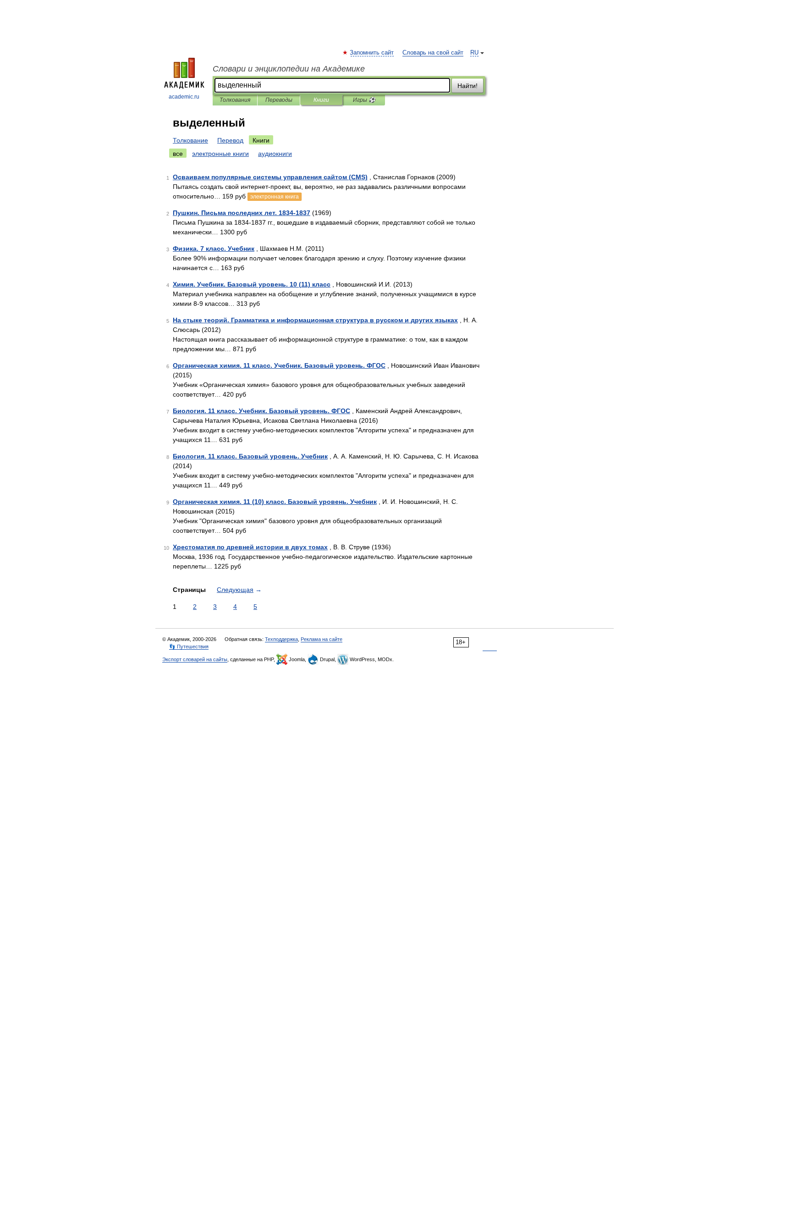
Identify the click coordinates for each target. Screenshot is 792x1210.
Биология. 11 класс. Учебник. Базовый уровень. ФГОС (261, 410)
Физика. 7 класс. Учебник (213, 248)
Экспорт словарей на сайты (194, 659)
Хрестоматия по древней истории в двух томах (250, 547)
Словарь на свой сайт (432, 53)
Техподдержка (281, 639)
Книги (321, 100)
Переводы (278, 100)
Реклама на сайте (321, 639)
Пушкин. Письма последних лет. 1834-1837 (241, 212)
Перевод (230, 140)
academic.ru (184, 97)
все (178, 153)
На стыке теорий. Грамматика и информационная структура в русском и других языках (315, 320)
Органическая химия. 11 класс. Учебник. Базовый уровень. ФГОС (279, 365)
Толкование (190, 140)
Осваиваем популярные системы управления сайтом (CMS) (270, 177)
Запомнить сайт (372, 53)
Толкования (235, 100)
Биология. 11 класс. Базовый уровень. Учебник (250, 456)
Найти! (467, 85)
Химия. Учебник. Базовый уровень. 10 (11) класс (251, 284)
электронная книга (274, 196)
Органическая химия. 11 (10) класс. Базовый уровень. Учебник (275, 501)
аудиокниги (275, 153)
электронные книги (220, 153)
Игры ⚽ (364, 100)
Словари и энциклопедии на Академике (289, 68)
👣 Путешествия (189, 646)
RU (474, 53)
